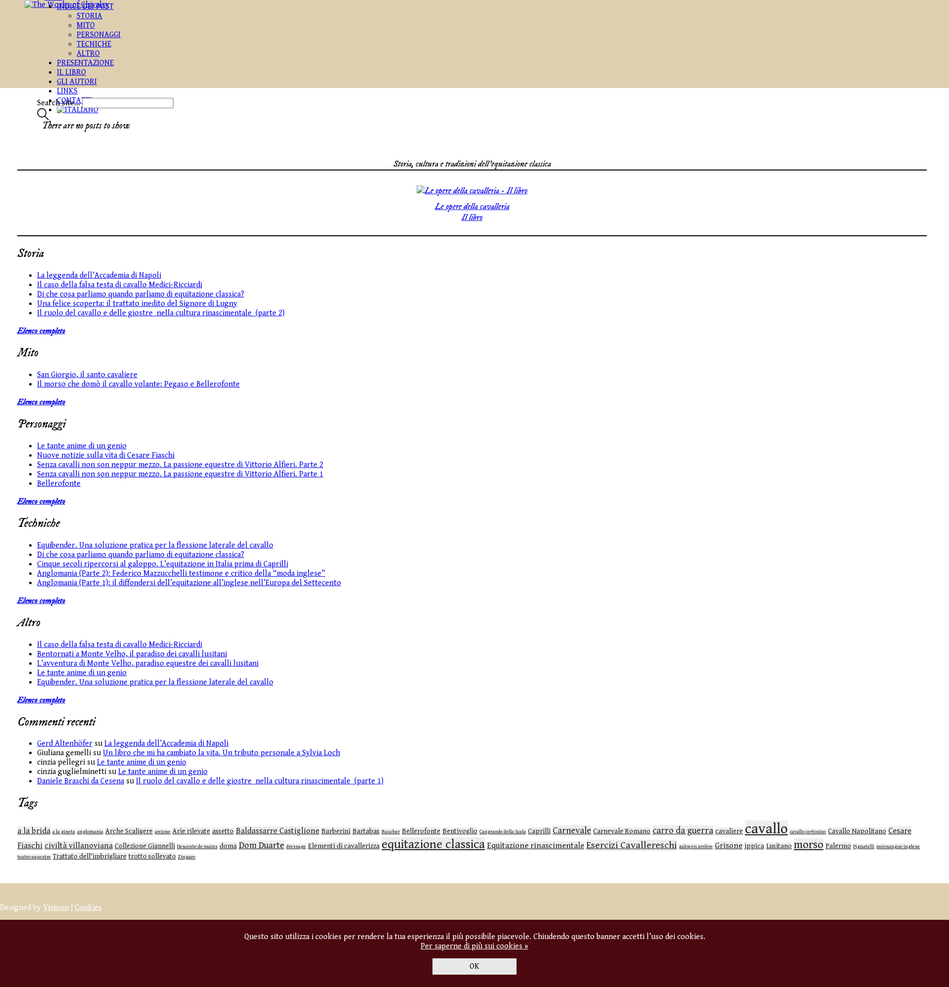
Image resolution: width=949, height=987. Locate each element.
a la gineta (63, 832)
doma (228, 846)
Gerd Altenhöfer (64, 743)
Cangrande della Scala (502, 832)
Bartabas (366, 831)
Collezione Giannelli (145, 846)
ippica (754, 846)
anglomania (90, 832)
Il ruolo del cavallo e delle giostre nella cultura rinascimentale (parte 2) (161, 313)
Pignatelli (863, 847)
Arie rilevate (191, 831)
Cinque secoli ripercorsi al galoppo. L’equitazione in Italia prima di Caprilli (162, 564)
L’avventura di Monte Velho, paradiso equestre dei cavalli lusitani (148, 663)
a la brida (33, 831)
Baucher (391, 832)
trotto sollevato (152, 856)
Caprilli (539, 831)
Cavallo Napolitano (857, 831)
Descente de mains (197, 847)
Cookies (88, 907)
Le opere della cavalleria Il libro (472, 212)
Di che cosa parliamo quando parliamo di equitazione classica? (140, 294)
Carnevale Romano (621, 831)
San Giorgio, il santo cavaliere (87, 375)
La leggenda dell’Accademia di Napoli (99, 275)
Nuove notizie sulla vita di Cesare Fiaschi (105, 455)
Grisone (728, 846)
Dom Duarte (261, 845)
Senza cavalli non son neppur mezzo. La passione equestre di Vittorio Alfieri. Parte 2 (180, 465)
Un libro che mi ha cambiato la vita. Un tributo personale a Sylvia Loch (221, 753)
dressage (296, 847)
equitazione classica (433, 844)
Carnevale (572, 830)
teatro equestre (34, 857)
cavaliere (729, 831)
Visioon (56, 907)
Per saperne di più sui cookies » (474, 946)
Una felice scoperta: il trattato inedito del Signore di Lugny (137, 303)
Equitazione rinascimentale (535, 846)
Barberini (335, 831)
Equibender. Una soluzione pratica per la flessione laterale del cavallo (155, 545)
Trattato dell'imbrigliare (90, 856)
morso (808, 845)
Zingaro (186, 857)
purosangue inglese (898, 847)
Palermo (838, 846)
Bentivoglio (459, 831)
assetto (223, 831)
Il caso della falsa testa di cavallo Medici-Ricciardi (119, 285)
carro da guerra (682, 830)
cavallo (766, 828)
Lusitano (779, 846)
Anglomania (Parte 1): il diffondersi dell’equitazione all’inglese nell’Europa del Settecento (189, 583)
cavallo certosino (808, 832)
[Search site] (43, 118)
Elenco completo (41, 331)
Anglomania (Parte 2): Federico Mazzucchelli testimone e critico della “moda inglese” (181, 573)
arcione (163, 832)
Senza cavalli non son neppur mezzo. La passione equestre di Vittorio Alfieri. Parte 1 (180, 474)
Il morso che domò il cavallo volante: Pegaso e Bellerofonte (138, 384)
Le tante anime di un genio (82, 446)
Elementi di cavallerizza (344, 846)
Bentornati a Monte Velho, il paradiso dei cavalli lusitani (132, 654)
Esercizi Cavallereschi (631, 845)
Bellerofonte (59, 483)
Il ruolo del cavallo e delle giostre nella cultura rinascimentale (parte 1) (260, 781)
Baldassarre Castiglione (277, 831)
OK (474, 966)
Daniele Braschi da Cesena (80, 781)
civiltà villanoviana (78, 846)
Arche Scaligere (129, 831)
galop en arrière (696, 847)
